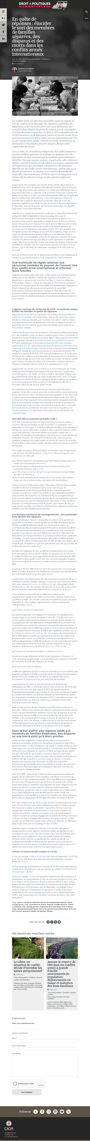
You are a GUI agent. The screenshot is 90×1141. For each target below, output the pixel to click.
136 (45, 633)
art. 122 (51, 646)
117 (22, 862)
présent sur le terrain (28, 472)
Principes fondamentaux (21, 410)
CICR (26, 905)
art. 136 (26, 587)
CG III (68, 554)
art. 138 (62, 646)
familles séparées (60, 905)
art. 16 (35, 584)
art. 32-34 (17, 859)
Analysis (46, 59)
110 (66, 869)
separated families (29, 911)
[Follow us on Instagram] (49, 1111)
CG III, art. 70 (34, 856)
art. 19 (49, 584)
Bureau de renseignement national (53, 902)
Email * (19, 1046)
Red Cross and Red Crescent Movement (53, 909)
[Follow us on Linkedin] (55, 1111)
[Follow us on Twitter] (35, 1111)
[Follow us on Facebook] (42, 1111)
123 (27, 862)
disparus (50, 905)
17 (39, 584)
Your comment (16, 1053)
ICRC (24, 907)
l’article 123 (60, 882)
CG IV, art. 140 (34, 877)
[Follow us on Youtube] (62, 1111)
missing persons (32, 907)
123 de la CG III (39, 369)
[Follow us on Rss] (68, 1111)
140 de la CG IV (52, 369)
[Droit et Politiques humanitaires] (45, 5)
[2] (29, 346)
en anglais (42, 852)
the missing (41, 911)
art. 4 (74, 579)
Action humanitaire (31, 59)
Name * (14, 1038)
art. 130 (60, 587)
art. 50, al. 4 (66, 590)
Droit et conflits (19, 61)
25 (62, 869)
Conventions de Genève (37, 905)
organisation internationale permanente (44, 400)
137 (49, 633)
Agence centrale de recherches (28, 902)
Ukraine (50, 911)
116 (19, 862)
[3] (74, 501)
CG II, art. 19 (19, 633)
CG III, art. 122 (30, 633)
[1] (55, 280)
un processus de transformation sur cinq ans (40, 810)
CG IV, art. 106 (44, 856)
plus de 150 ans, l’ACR (26, 315)
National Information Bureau (28, 909)
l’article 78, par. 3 (20, 872)
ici (62, 364)
